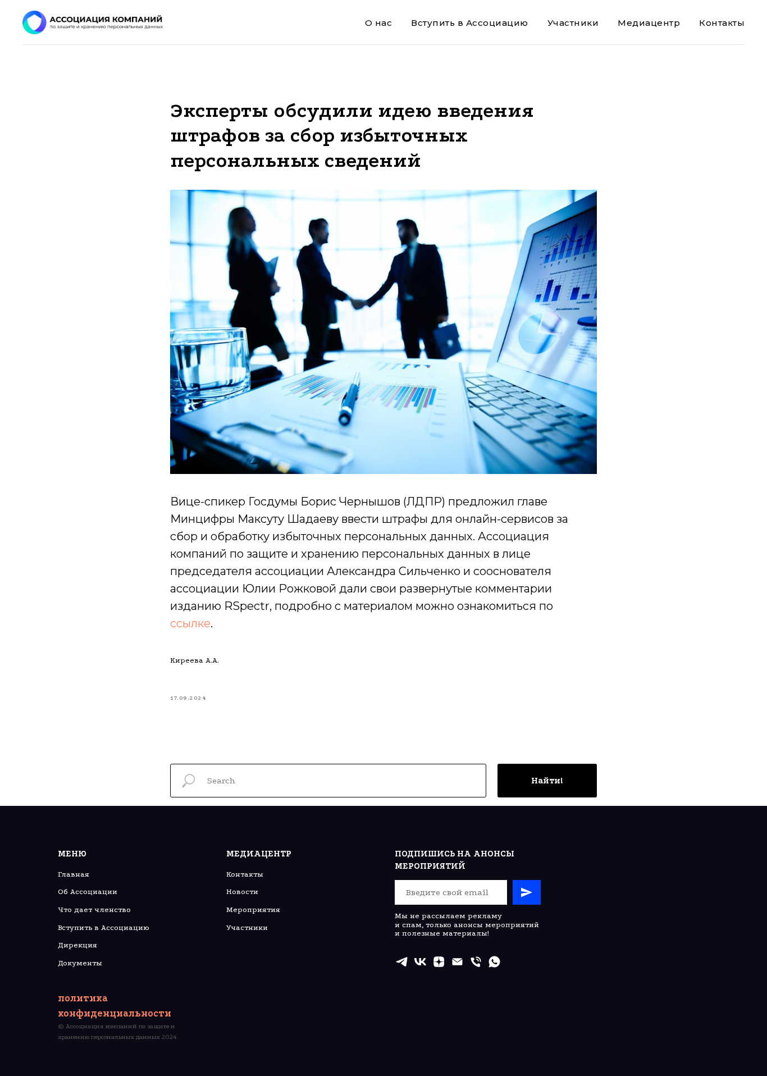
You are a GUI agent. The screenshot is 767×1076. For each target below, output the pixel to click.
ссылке (190, 623)
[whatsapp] (494, 962)
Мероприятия (253, 909)
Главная (73, 874)
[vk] (420, 962)
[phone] (476, 962)
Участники (573, 22)
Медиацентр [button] (649, 22)
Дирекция (77, 945)
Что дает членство (94, 909)
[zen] (439, 962)
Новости (242, 891)
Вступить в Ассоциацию (469, 22)
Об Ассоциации (87, 891)
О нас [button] (378, 22)
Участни (242, 927)
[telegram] (402, 962)
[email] (457, 962)
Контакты (722, 22)
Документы (80, 963)
